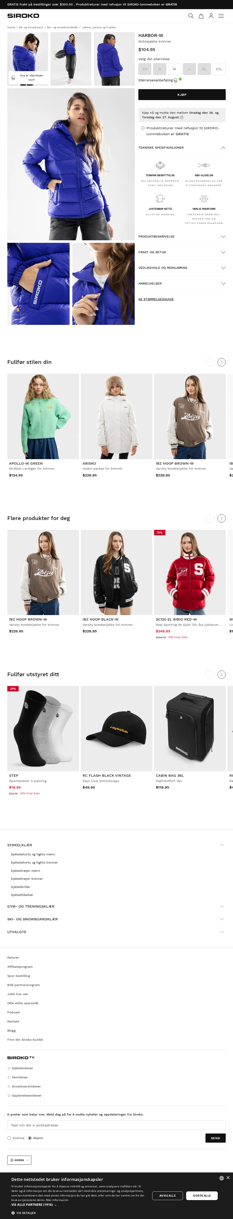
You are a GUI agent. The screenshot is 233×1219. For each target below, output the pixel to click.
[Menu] (221, 16)
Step (13, 775)
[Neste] (222, 362)
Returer (13, 957)
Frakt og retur (152, 252)
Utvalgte (16, 932)
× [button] (228, 1178)
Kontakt (13, 1021)
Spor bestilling (18, 976)
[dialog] (116, 1195)
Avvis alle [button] (168, 1196)
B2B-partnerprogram (23, 985)
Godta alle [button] (202, 1196)
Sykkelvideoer (22, 1068)
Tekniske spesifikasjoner (161, 147)
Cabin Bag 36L (170, 775)
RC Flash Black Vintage (107, 775)
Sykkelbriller (20, 887)
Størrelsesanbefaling (155, 80)
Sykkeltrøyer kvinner (27, 878)
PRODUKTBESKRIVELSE (156, 236)
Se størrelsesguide (156, 299)
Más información (57, 1200)
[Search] (191, 16)
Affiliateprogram (20, 966)
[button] (79, 1204)
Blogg (11, 1030)
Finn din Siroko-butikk (25, 1039)
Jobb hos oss (17, 994)
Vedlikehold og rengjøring (162, 267)
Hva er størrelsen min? (31, 77)
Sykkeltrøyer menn (25, 870)
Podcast (13, 1012)
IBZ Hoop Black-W (101, 619)
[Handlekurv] (201, 16)
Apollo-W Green (26, 463)
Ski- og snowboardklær (32, 919)
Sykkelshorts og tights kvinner (34, 862)
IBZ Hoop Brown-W (175, 463)
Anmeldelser (150, 283)
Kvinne (18, 1138)
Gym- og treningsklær (30, 906)
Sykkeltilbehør (22, 895)
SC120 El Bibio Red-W (176, 619)
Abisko (89, 463)
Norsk (19, 1160)
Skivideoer (20, 1077)
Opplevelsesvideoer (27, 1095)
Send (215, 1138)
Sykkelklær (19, 845)
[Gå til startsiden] (23, 16)
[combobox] (221, 1178)
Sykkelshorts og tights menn (33, 854)
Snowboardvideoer (26, 1086)
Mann (38, 1138)
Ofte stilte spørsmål (22, 1003)
